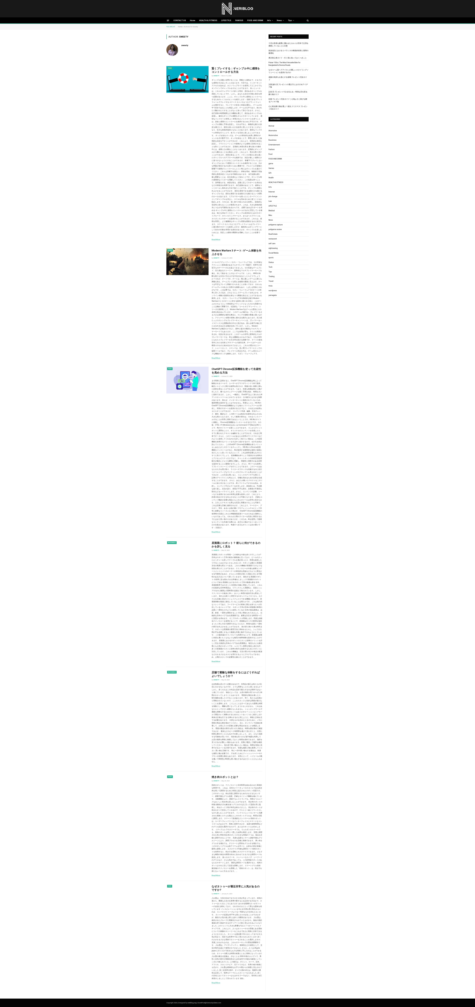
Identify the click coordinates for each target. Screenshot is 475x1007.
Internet (272, 192)
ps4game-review (275, 229)
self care (272, 243)
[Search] (307, 20)
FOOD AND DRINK (255, 20)
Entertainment (274, 145)
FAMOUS (239, 20)
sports (271, 258)
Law (270, 201)
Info (269, 20)
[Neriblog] (237, 8)
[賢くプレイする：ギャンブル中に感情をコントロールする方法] (187, 79)
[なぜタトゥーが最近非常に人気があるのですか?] (187, 897)
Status (271, 262)
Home (192, 20)
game (170, 250)
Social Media (273, 253)
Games (271, 168)
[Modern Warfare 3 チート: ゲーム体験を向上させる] (187, 261)
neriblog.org (192, 1003)
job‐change (273, 196)
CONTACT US (179, 20)
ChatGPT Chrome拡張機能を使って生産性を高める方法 (236, 371)
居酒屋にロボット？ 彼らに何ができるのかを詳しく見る (236, 544)
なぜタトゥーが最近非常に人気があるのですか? (236, 888)
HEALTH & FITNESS (208, 20)
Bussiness (172, 542)
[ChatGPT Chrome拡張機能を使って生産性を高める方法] (187, 380)
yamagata (273, 295)
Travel (271, 281)
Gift (270, 173)
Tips (290, 20)
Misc (270, 215)
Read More (216, 240)
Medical (272, 211)
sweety (184, 45)
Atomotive (273, 131)
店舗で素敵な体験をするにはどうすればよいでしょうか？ (236, 674)
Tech (170, 68)
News (279, 20)
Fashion (272, 149)
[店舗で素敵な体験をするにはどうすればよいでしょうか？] (187, 683)
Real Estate (273, 234)
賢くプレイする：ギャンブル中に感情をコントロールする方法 (236, 70)
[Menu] (168, 20)
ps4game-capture (276, 225)
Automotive (273, 135)
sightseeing (273, 248)
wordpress (273, 291)
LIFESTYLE (226, 20)
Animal (271, 126)
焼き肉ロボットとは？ (225, 777)
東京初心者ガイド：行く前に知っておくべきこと (288, 58)
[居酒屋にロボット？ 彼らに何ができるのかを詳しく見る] (187, 554)
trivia (270, 286)
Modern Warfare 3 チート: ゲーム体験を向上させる (236, 252)
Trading (271, 276)
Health (271, 178)
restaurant (273, 239)
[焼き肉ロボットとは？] (187, 788)
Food (170, 776)
